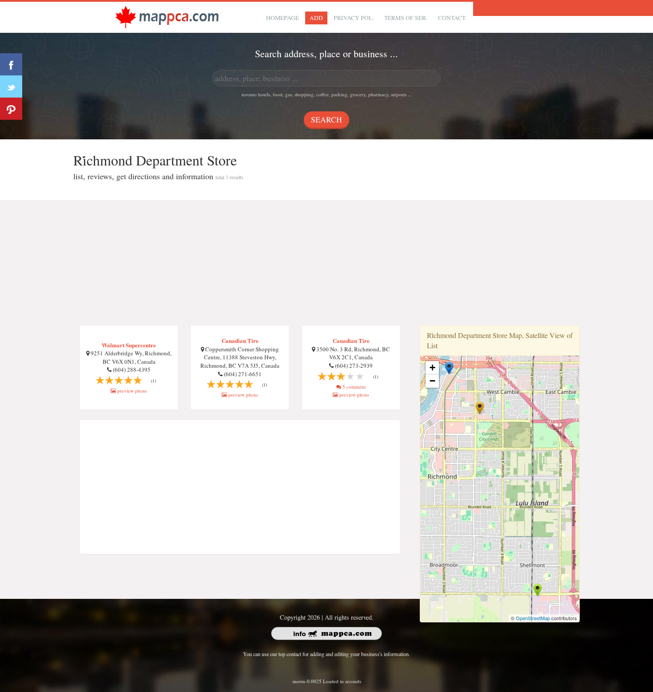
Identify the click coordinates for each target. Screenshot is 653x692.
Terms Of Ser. (405, 18)
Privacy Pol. (354, 18)
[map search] (167, 16)
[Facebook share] (11, 64)
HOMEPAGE (282, 18)
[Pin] (11, 109)
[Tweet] (11, 86)
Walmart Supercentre (129, 345)
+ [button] (432, 367)
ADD (316, 18)
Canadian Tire (240, 340)
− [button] (432, 380)
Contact (452, 18)
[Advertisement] (326, 263)
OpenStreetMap (533, 617)
